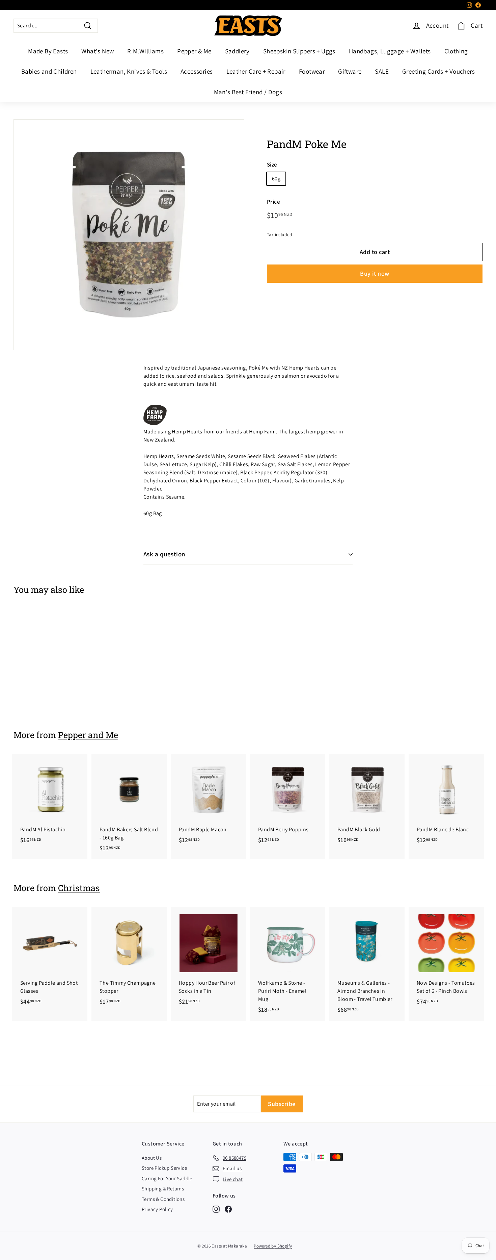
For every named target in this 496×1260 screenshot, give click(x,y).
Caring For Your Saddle (167, 1178)
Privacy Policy (157, 1209)
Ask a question (164, 554)
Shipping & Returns (163, 1188)
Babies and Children (49, 71)
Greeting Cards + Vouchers (438, 71)
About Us (152, 1158)
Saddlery (237, 51)
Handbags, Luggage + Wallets (390, 51)
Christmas (79, 887)
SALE (382, 71)
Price (273, 201)
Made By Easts (48, 51)
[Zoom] (129, 235)
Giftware (349, 71)
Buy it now (374, 273)
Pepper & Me (194, 51)
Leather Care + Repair (255, 71)
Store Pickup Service (164, 1168)
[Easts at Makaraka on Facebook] (228, 1209)
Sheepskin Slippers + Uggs (299, 51)
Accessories (197, 71)
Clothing (456, 51)
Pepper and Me (88, 734)
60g (276, 178)
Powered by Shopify (273, 1246)
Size (272, 164)
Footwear (312, 71)
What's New (97, 51)
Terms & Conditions (163, 1199)
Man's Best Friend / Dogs (248, 92)
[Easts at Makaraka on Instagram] (216, 1209)
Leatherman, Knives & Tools (128, 71)
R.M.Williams (145, 51)
